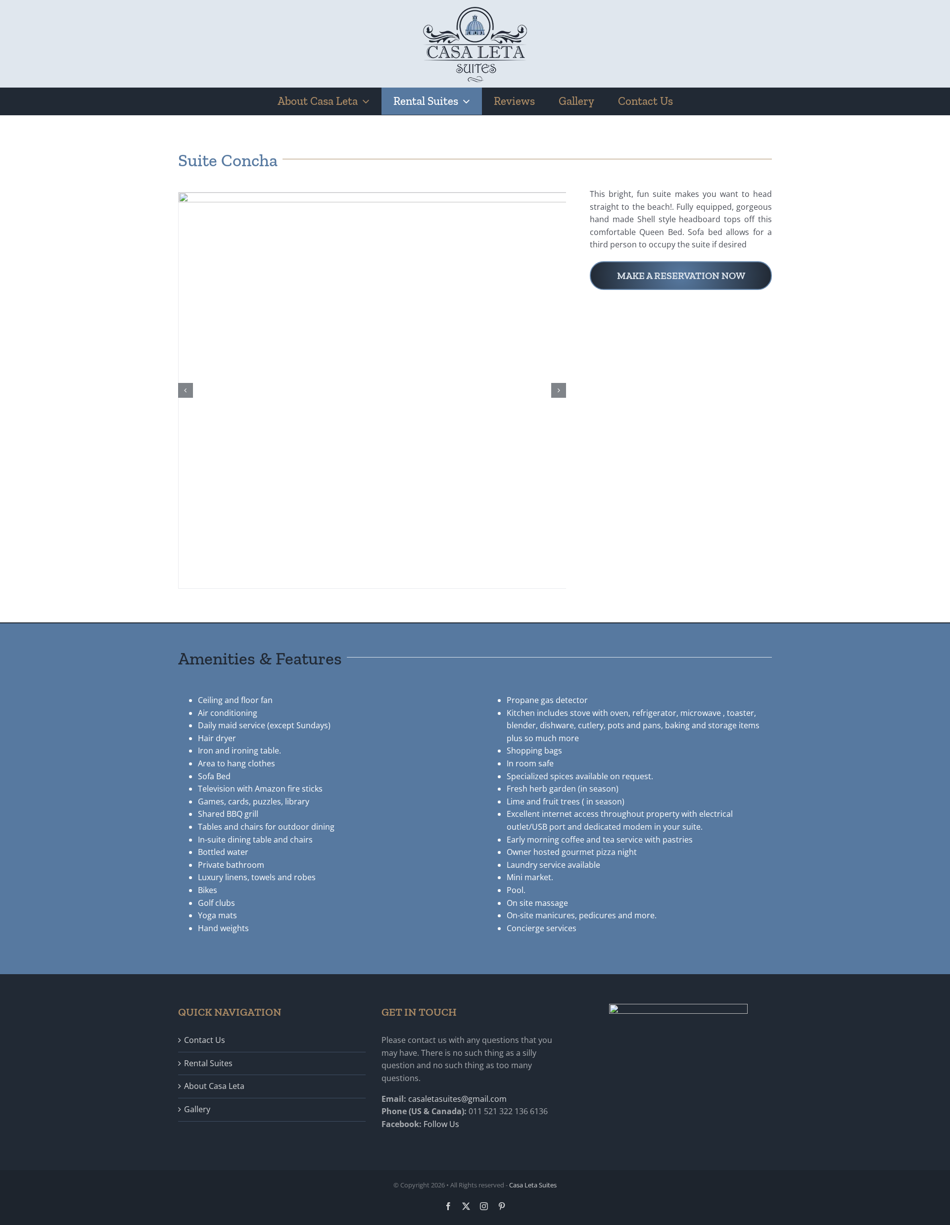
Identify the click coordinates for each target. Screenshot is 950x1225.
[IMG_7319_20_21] (475, 197)
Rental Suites (208, 1063)
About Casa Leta (214, 1086)
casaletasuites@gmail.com (457, 1098)
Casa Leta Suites (533, 1184)
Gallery (197, 1109)
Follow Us (441, 1124)
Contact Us (204, 1040)
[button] (185, 390)
